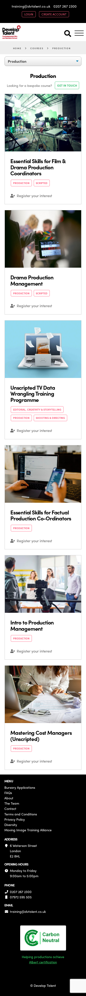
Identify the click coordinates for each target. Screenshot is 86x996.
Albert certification (43, 962)
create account (54, 14)
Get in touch (67, 85)
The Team (11, 803)
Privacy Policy (14, 819)
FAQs (8, 792)
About (8, 798)
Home (17, 48)
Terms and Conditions (20, 814)
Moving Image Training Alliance (28, 830)
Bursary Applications (19, 787)
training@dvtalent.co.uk (31, 6)
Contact (10, 808)
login (28, 14)
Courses (36, 48)
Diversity (10, 824)
